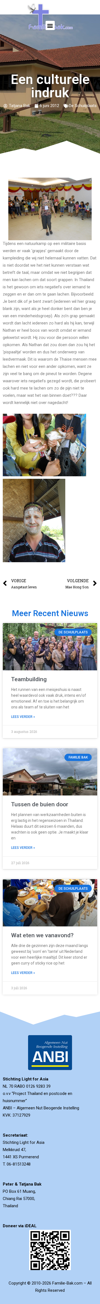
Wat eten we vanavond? (42, 935)
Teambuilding (29, 679)
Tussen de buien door (39, 804)
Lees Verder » (23, 717)
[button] (50, 25)
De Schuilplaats (83, 105)
